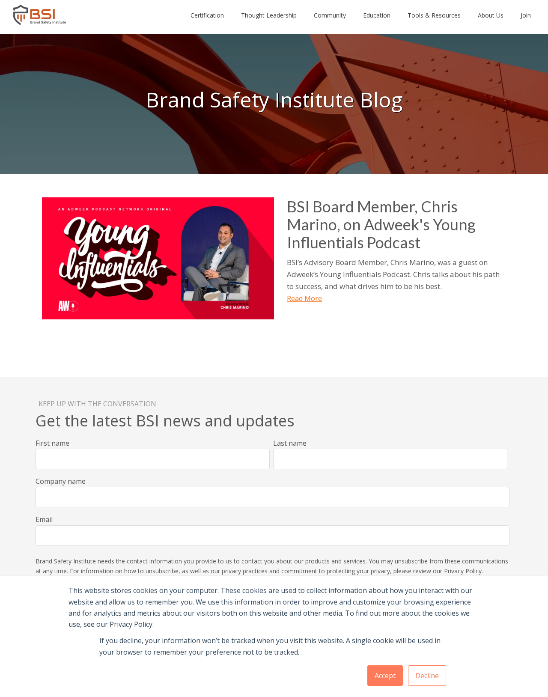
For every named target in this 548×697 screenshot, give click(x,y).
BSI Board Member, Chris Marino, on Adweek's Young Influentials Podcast (381, 224)
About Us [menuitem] (490, 15)
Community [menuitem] (330, 15)
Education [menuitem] (376, 15)
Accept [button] (385, 675)
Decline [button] (427, 675)
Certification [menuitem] (207, 15)
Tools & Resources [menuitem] (434, 15)
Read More (304, 298)
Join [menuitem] (526, 15)
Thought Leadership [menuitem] (269, 15)
